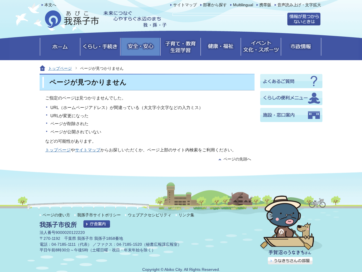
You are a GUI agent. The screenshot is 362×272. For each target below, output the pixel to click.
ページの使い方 (56, 215)
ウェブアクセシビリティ (149, 215)
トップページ (60, 68)
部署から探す (215, 5)
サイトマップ (185, 5)
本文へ (50, 5)
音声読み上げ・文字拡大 (299, 5)
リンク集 (186, 215)
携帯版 (265, 5)
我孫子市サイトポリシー (99, 215)
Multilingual (243, 5)
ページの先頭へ (237, 159)
